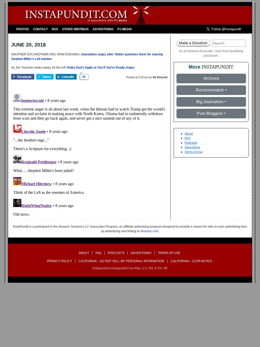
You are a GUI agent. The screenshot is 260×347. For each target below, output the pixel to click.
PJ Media (125, 29)
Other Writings (75, 29)
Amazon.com (149, 231)
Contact (40, 29)
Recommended (209, 90)
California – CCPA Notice (191, 261)
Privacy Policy (59, 261)
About (189, 133)
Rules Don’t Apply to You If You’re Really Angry (101, 67)
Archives (211, 78)
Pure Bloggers (210, 113)
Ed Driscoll (160, 77)
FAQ (187, 138)
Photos (22, 29)
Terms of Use (194, 152)
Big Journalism (209, 102)
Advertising (103, 29)
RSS (55, 29)
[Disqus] (89, 155)
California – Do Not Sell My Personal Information (121, 261)
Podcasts (191, 143)
